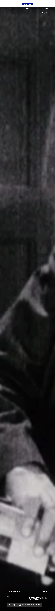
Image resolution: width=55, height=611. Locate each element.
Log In (46, 8)
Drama (8, 596)
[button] (8, 8)
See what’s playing (27, 4)
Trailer (45, 591)
